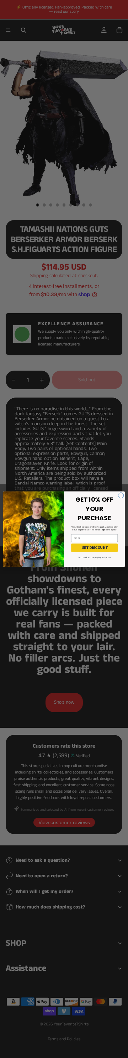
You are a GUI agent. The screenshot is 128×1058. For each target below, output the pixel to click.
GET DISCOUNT (94, 547)
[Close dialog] (120, 495)
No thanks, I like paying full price (95, 557)
